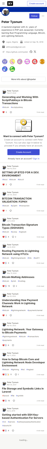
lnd (23, 369)
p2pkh (14, 206)
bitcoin (5, 107)
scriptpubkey (17, 107)
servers (11, 422)
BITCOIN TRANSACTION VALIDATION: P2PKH (17, 200)
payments (7, 340)
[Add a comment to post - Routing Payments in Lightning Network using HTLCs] (14, 263)
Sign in (36, 158)
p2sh (13, 281)
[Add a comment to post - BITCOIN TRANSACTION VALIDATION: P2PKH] (11, 210)
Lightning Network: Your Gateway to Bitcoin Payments (22, 331)
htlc (30, 258)
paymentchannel (35, 310)
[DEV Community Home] (10, 3)
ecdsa (14, 232)
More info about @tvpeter (23, 79)
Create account (36, 3)
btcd (4, 179)
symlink (19, 396)
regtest (29, 369)
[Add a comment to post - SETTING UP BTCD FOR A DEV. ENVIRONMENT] (11, 184)
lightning (15, 369)
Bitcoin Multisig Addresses (18, 277)
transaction (24, 206)
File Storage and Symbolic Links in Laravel (23, 390)
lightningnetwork (18, 258)
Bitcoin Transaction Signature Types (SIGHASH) (20, 226)
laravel (5, 396)
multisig (21, 281)
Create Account (23, 152)
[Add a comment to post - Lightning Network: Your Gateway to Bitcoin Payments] (14, 345)
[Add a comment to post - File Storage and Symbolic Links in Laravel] (14, 400)
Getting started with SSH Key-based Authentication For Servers (22, 416)
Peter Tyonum (12, 91)
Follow (34, 16)
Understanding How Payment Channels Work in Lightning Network (20, 303)
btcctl (21, 179)
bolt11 (37, 258)
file (12, 396)
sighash (22, 232)
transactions (33, 336)
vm (4, 422)
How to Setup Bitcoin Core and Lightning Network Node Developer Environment (23, 362)
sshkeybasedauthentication (29, 422)
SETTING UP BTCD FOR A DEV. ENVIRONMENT (20, 174)
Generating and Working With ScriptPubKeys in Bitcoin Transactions (20, 100)
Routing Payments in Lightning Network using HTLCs (20, 252)
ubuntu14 (6, 425)
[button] (5, 61)
